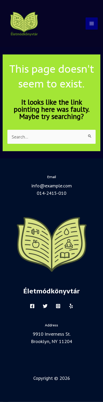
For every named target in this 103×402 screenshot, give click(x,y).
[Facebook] (32, 306)
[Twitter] (45, 306)
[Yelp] (71, 306)
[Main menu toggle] (92, 23)
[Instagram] (58, 306)
